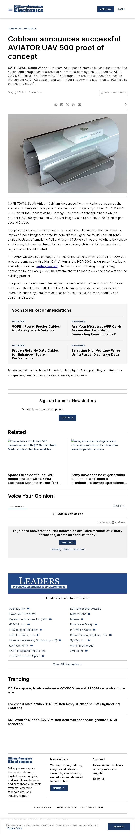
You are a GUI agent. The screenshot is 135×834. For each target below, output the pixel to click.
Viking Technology (81, 645)
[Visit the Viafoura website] (118, 522)
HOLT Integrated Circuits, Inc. (27, 650)
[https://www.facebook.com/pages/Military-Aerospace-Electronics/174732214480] (94, 779)
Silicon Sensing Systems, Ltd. (89, 635)
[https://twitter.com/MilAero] (103, 779)
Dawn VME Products (22, 614)
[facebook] (55, 104)
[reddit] (73, 104)
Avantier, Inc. (17, 608)
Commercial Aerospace (22, 28)
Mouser (75, 619)
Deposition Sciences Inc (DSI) (28, 619)
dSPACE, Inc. (17, 624)
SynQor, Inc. (78, 640)
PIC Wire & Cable (80, 629)
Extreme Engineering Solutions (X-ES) (33, 640)
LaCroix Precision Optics (24, 656)
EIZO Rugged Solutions (23, 629)
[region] (67, 514)
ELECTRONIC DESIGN (92, 807)
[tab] (17, 506)
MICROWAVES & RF (67, 807)
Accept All (119, 826)
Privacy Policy (14, 828)
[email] (79, 104)
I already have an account (67, 549)
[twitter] (67, 104)
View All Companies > (67, 664)
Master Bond (78, 614)
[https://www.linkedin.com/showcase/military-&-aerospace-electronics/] (98, 779)
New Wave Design (81, 624)
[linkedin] (61, 104)
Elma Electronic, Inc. (22, 635)
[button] (10, 9)
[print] (125, 104)
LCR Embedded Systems (85, 608)
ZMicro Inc (77, 650)
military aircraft (46, 266)
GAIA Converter (19, 645)
